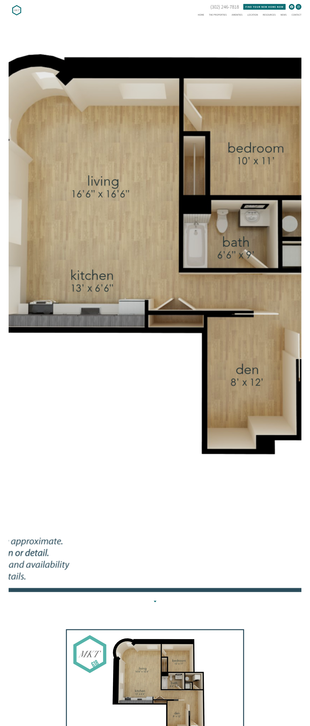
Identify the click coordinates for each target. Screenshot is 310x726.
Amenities (237, 14)
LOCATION (252, 14)
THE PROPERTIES (218, 14)
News (284, 14)
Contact (296, 14)
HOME (201, 14)
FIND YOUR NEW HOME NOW (264, 6)
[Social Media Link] (292, 7)
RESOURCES (269, 14)
